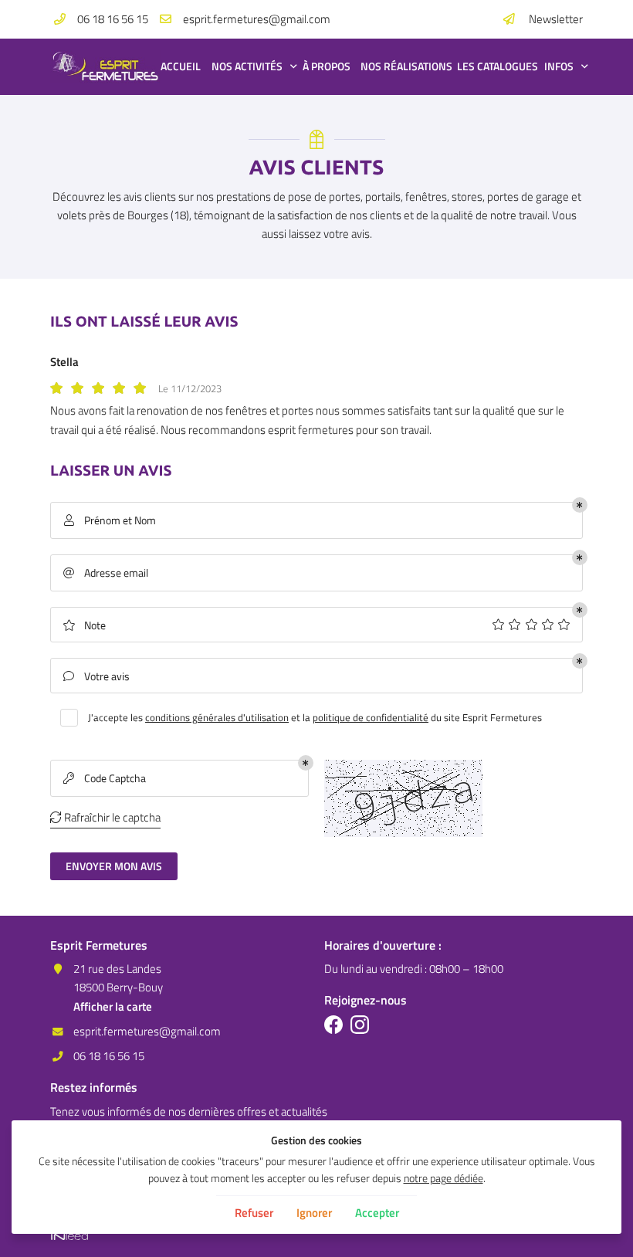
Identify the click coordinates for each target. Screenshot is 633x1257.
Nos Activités (247, 66)
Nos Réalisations (401, 66)
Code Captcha (104, 778)
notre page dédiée (443, 1178)
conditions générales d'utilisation (217, 717)
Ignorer (314, 1212)
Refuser (254, 1212)
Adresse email (105, 572)
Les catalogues (493, 66)
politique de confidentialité (370, 717)
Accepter (377, 1212)
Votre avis (96, 676)
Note (84, 625)
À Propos (324, 66)
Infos (559, 66)
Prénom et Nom (110, 520)
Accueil (178, 66)
